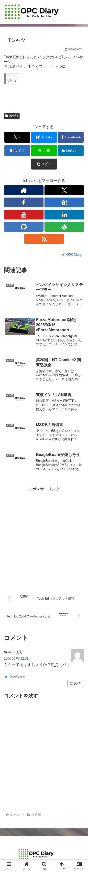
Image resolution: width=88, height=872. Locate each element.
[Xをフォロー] (64, 190)
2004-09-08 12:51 (16, 658)
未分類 (13, 115)
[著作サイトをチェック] (24, 190)
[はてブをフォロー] (64, 202)
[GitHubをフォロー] (24, 227)
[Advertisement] (44, 536)
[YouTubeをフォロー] (24, 214)
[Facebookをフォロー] (24, 202)
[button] (44, 164)
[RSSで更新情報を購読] (44, 239)
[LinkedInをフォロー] (64, 214)
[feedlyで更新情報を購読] (64, 227)
